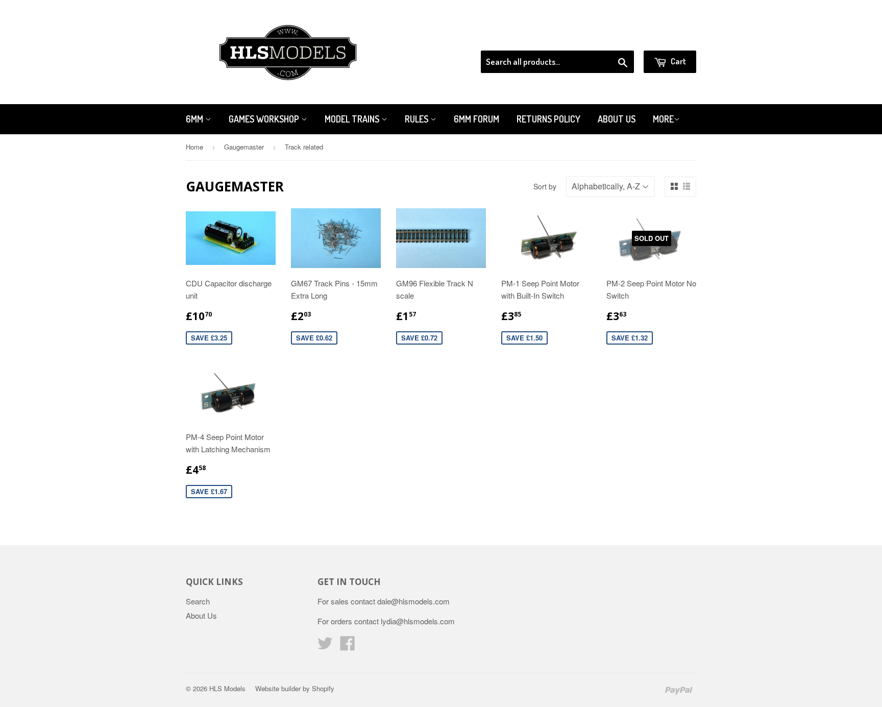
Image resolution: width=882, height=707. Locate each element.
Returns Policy (548, 119)
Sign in (612, 37)
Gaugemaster (244, 147)
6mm (195, 119)
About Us (616, 119)
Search (198, 601)
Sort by (544, 186)
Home (194, 147)
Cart (677, 61)
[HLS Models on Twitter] (325, 646)
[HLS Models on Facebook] (347, 646)
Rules (417, 119)
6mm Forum (476, 119)
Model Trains (353, 119)
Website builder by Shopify (294, 688)
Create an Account (667, 37)
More (663, 119)
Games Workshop (265, 119)
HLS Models (227, 688)
